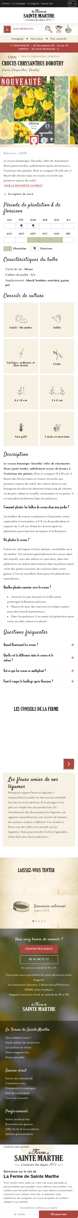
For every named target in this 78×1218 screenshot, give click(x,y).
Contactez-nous (39, 949)
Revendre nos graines (19, 1124)
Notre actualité (15, 1057)
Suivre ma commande (19, 1078)
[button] (18, 29)
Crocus (12, 56)
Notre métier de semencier (22, 1042)
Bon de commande (17, 1093)
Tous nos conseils (16, 1098)
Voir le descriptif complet (23, 186)
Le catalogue (19, 3)
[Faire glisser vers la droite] (44, 140)
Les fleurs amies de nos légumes (33, 783)
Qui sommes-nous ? (18, 1037)
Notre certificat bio (17, 1119)
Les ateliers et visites (18, 1047)
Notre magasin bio (17, 1052)
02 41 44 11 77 (39, 959)
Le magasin (33, 3)
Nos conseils (58, 38)
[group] (39, 908)
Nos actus (37, 38)
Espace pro (47, 3)
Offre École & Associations (22, 1129)
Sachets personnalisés (19, 1134)
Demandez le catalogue (20, 1088)
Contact (6, 3)
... (2, 57)
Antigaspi (17, 38)
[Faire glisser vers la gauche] (34, 140)
